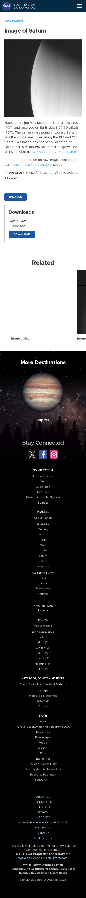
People (43, 742)
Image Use (43, 817)
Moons (43, 620)
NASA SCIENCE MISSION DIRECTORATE (43, 822)
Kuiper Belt (43, 487)
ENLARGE (15, 197)
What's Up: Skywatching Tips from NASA (43, 726)
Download (21, 234)
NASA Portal (43, 827)
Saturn (43, 555)
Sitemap (43, 833)
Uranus (43, 561)
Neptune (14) (43, 663)
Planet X (43, 610)
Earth (43, 540)
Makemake (43, 588)
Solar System (43, 470)
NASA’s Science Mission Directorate (43, 858)
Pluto (43, 577)
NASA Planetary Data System (54, 151)
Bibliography (43, 802)
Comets (43, 706)
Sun (43, 481)
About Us (43, 797)
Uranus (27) (43, 658)
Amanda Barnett (52, 865)
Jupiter (43, 420)
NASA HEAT (43, 780)
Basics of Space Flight (43, 764)
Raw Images (13, 21)
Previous (8, 396)
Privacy (43, 812)
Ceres (43, 583)
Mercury (43, 529)
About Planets (43, 517)
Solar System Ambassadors (43, 769)
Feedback (43, 807)
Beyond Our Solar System (43, 497)
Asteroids (43, 701)
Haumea (43, 593)
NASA (5, 6)
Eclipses (43, 502)
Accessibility (43, 838)
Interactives (43, 758)
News (43, 721)
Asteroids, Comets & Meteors (43, 678)
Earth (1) (43, 637)
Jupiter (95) (43, 648)
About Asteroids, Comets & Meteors (43, 684)
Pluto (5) (43, 669)
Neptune (43, 566)
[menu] (79, 6)
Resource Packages (43, 774)
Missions (43, 748)
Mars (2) (43, 642)
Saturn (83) (43, 653)
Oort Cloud (43, 492)
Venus (43, 534)
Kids (43, 753)
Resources (43, 732)
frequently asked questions (31, 164)
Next (77, 396)
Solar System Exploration (22, 6)
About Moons (43, 625)
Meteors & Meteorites (43, 695)
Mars (43, 545)
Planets (43, 512)
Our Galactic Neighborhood (22, 15)
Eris (43, 599)
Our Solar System (43, 476)
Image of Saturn (22, 338)
